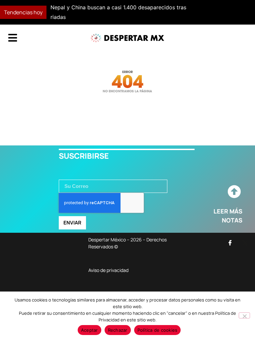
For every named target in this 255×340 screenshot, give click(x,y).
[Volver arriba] (234, 192)
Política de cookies (157, 330)
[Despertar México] (127, 38)
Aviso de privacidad (108, 270)
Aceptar (89, 330)
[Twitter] (245, 243)
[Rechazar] (244, 315)
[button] (185, 12)
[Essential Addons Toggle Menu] (12, 38)
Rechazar (118, 330)
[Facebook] (230, 243)
